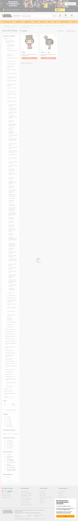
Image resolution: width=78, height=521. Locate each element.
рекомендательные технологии (63, 512)
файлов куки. (67, 509)
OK (65, 516)
